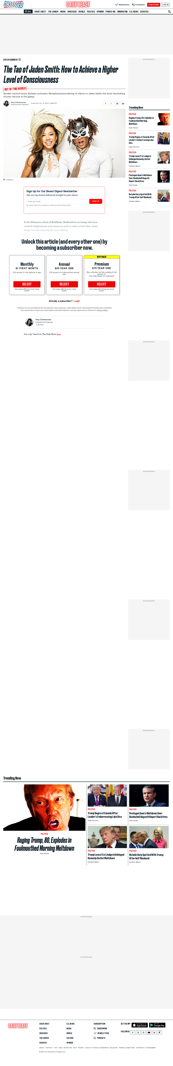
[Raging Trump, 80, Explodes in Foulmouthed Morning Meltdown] (164, 124)
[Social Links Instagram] (143, 1033)
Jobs (60, 1048)
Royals (82, 11)
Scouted (144, 11)
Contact (49, 1048)
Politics (91, 11)
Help (75, 1048)
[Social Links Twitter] (138, 1033)
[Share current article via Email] (117, 103)
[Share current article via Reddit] (123, 103)
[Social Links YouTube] (149, 1033)
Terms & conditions (126, 1048)
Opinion (100, 11)
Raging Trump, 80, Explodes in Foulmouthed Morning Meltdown (44, 844)
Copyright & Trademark (146, 1048)
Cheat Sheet (40, 11)
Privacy (81, 1048)
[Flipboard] (160, 1033)
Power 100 (110, 11)
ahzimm (40, 325)
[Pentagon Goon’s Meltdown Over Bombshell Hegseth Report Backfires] (164, 182)
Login (77, 301)
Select (27, 284)
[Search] (169, 11)
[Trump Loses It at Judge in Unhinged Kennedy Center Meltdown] (164, 163)
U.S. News (133, 11)
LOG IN (165, 5)
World (69, 1033)
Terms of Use (55, 205)
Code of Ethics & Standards (97, 1048)
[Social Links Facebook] (133, 1033)
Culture (70, 1038)
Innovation (122, 11)
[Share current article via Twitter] (111, 103)
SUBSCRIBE (153, 5)
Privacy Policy (66, 205)
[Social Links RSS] (154, 1033)
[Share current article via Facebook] (105, 103)
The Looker (53, 11)
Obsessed (72, 11)
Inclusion (113, 1048)
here (59, 334)
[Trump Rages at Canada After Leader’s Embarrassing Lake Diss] (164, 144)
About (41, 1048)
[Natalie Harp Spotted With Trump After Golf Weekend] (164, 201)
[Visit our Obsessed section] (22, 5)
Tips (55, 1048)
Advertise (67, 1048)
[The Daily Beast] (78, 5)
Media (63, 11)
